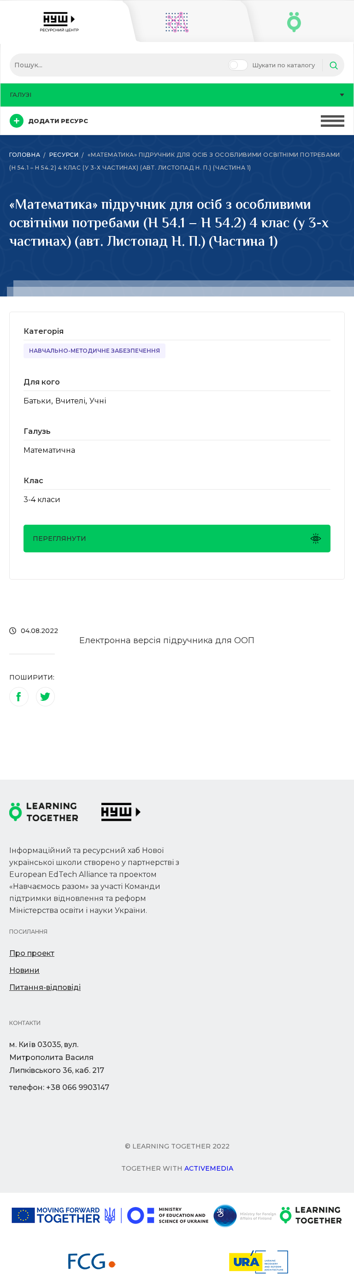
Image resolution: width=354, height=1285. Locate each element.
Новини (24, 970)
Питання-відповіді (45, 987)
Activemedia (208, 1168)
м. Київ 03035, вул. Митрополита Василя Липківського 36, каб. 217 (56, 1057)
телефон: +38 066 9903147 (59, 1087)
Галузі (20, 94)
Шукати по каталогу (283, 65)
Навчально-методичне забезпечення (94, 350)
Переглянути (59, 538)
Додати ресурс (58, 120)
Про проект (31, 953)
